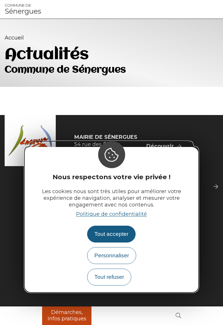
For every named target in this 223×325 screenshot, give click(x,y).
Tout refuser (109, 277)
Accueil (14, 38)
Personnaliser (111, 255)
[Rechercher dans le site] (178, 316)
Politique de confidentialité (111, 214)
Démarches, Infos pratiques (67, 315)
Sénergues (23, 9)
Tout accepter (111, 234)
